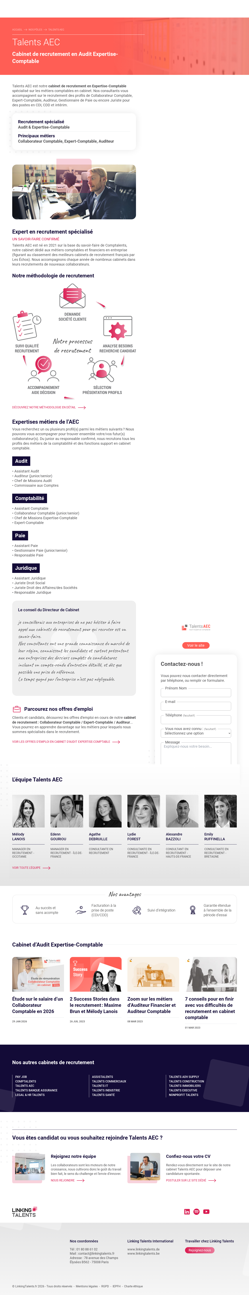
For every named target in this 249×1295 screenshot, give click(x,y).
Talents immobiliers (185, 1086)
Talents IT (100, 1086)
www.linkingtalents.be (143, 1253)
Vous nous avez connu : (190, 729)
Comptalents (25, 1081)
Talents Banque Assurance (36, 1090)
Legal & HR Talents (30, 1095)
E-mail (170, 701)
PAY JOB (21, 1077)
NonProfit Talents (183, 1095)
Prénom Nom (176, 688)
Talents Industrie (106, 1090)
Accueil (17, 29)
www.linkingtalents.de (143, 1249)
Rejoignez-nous (200, 1250)
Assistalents (102, 1077)
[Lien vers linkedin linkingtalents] (187, 1211)
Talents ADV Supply (184, 1077)
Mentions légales (87, 1286)
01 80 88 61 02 (87, 1249)
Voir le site (196, 645)
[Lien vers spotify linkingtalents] (196, 1212)
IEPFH (116, 1286)
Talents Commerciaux (109, 1081)
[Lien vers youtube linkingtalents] (206, 1211)
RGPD (105, 1286)
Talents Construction (186, 1081)
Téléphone (180, 715)
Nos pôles (35, 29)
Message (172, 742)
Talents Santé (103, 1095)
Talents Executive (183, 1090)
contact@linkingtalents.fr (96, 1253)
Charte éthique (133, 1286)
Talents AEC (24, 1086)
